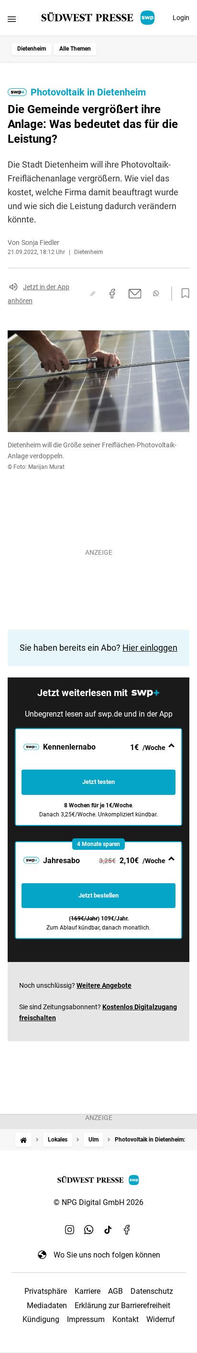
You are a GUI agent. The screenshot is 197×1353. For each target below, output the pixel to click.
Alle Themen (75, 48)
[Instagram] (69, 1229)
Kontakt (125, 1319)
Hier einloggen (149, 648)
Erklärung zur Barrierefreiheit (122, 1305)
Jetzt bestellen (98, 895)
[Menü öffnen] (12, 18)
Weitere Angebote (104, 985)
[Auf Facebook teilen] (112, 293)
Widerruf (160, 1319)
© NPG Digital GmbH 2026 (98, 1202)
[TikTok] (108, 1229)
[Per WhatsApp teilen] (156, 293)
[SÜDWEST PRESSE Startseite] (99, 18)
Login (181, 17)
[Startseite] (23, 1140)
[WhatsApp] (89, 1229)
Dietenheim (31, 48)
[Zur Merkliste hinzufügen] (182, 293)
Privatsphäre (45, 1291)
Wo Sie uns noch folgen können (107, 1254)
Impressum (86, 1319)
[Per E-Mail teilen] (135, 293)
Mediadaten (47, 1305)
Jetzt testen (98, 781)
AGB (115, 1291)
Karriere (87, 1291)
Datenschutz (152, 1291)
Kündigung (40, 1319)
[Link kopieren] (93, 293)
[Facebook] (127, 1229)
